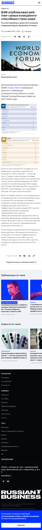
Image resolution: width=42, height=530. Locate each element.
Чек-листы (5, 414)
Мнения (4, 402)
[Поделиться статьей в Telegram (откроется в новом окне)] (15, 37)
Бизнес (4, 439)
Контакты (5, 385)
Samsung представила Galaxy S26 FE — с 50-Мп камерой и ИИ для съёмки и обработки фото (14, 356)
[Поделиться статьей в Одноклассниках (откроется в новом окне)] (24, 37)
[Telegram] (3, 481)
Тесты (4, 418)
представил (14, 88)
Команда (5, 378)
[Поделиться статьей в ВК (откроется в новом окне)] (19, 37)
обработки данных (31, 516)
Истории (4, 399)
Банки (3, 435)
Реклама (5, 427)
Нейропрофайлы (8, 406)
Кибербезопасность (10, 446)
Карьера (4, 442)
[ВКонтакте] (8, 481)
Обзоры (4, 410)
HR (2, 454)
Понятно (21, 525)
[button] (39, 2)
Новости (5, 8)
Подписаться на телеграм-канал (20, 262)
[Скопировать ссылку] (29, 37)
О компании (6, 381)
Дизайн (4, 450)
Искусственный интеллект (12, 431)
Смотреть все (7, 459)
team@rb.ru (6, 475)
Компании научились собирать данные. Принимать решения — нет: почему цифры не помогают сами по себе (14, 308)
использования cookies (11, 516)
